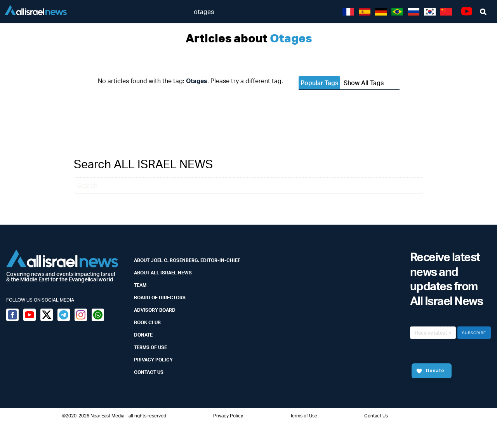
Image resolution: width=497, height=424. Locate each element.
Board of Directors (160, 297)
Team (140, 285)
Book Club (147, 322)
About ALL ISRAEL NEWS (163, 273)
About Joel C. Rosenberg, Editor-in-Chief (187, 260)
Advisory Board (155, 310)
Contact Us (148, 372)
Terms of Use (150, 347)
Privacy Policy (153, 360)
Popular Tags (319, 83)
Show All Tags (364, 83)
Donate (143, 335)
